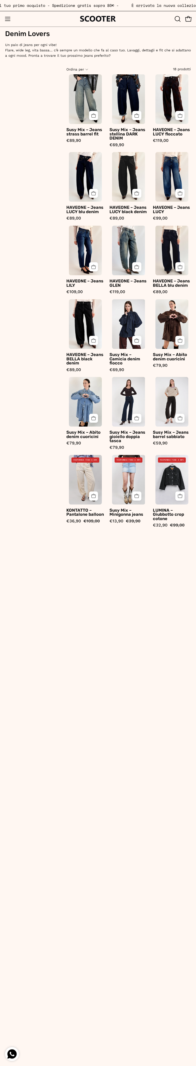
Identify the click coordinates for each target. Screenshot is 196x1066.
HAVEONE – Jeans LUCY (171, 209)
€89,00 (73, 218)
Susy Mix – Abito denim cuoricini (170, 357)
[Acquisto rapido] (93, 115)
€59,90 (160, 443)
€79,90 (160, 365)
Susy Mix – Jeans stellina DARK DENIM (127, 134)
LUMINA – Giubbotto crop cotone (168, 514)
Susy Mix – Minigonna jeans (126, 512)
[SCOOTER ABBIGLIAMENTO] (98, 19)
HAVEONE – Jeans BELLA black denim (84, 359)
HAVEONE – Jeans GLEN (127, 283)
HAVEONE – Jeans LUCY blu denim (84, 209)
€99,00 (160, 218)
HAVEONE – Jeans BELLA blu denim (171, 283)
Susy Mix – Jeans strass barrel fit (84, 132)
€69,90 (116, 145)
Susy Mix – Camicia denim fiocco (124, 359)
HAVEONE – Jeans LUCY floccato (171, 132)
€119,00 (160, 141)
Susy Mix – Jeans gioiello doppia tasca (127, 436)
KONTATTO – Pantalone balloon (85, 512)
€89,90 (73, 141)
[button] (177, 18)
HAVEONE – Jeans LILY (84, 283)
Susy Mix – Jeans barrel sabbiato (171, 434)
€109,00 (74, 292)
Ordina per (75, 69)
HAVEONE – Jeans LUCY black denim (128, 209)
